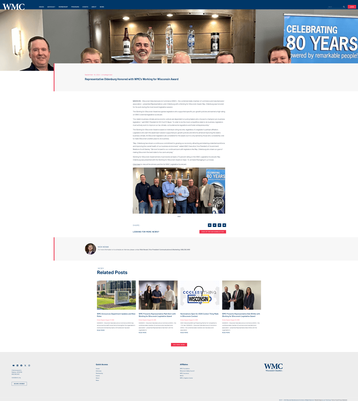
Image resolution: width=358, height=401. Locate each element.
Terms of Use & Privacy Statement (339, 400)
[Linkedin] (17, 365)
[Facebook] (21, 365)
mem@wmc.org (16, 377)
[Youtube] (13, 365)
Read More (101, 330)
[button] (209, 225)
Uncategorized (107, 75)
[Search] (344, 6)
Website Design (318, 400)
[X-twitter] (25, 365)
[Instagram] (29, 365)
